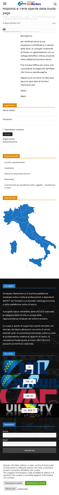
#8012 (54, 23)
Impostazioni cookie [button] (13, 483)
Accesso (8, 134)
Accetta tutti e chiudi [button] (36, 483)
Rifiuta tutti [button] (10, 489)
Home (5, 17)
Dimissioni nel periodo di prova (17, 173)
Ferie (28, 17)
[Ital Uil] (29, 382)
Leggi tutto (23, 489)
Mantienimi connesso (14, 129)
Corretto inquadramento (14, 162)
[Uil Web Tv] (29, 410)
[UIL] (29, 367)
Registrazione (9, 139)
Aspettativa (9, 168)
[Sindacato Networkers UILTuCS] (29, 3)
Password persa (10, 141)
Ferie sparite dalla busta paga (43, 17)
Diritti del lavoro (16, 17)
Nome (5, 431)
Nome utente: (9, 110)
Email (5, 440)
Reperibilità (9, 179)
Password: (7, 119)
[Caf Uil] (29, 396)
